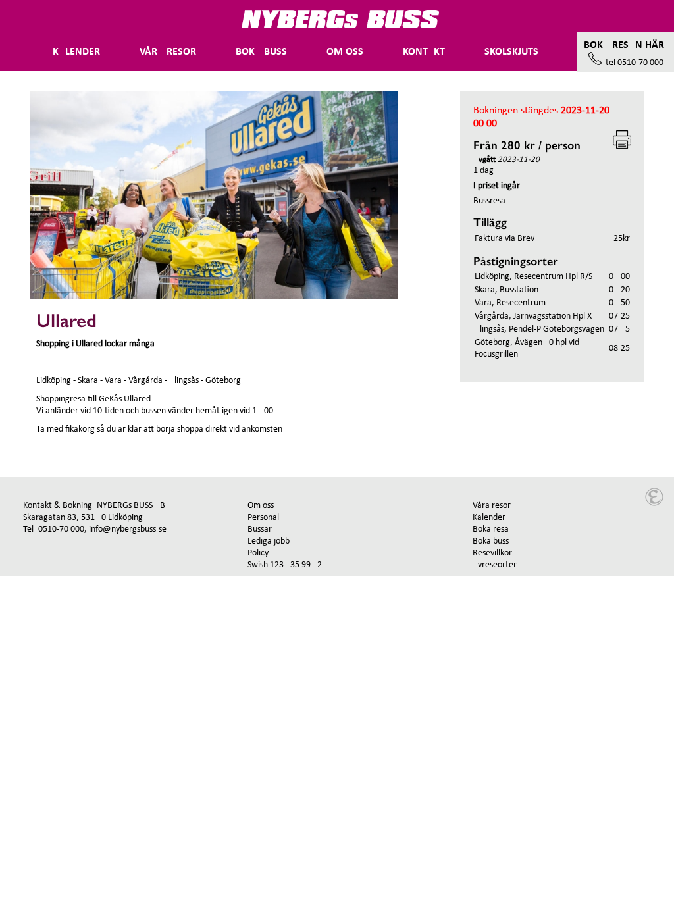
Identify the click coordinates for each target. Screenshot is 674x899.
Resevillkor (492, 553)
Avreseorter (495, 565)
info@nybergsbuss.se (128, 529)
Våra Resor (168, 52)
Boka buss (261, 52)
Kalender (76, 52)
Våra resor (492, 506)
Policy (258, 553)
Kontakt (424, 52)
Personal (263, 518)
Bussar (259, 529)
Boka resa (491, 529)
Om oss (344, 52)
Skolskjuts (511, 52)
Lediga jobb (268, 541)
